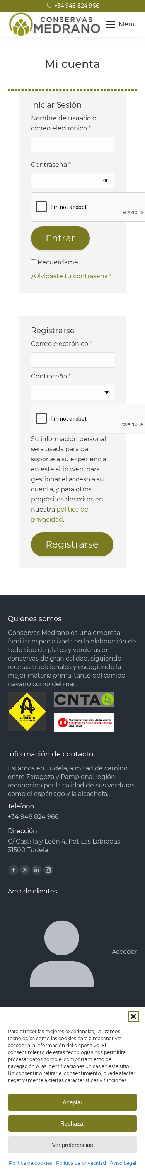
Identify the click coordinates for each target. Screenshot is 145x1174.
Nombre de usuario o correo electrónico (63, 123)
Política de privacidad (81, 1163)
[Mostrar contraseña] (106, 181)
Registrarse (72, 544)
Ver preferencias (72, 1144)
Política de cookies (30, 1163)
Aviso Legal (123, 1163)
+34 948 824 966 (76, 5)
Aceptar (72, 1102)
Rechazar (72, 1123)
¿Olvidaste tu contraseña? (71, 276)
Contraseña (51, 164)
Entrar (60, 238)
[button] (133, 1016)
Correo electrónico (61, 343)
